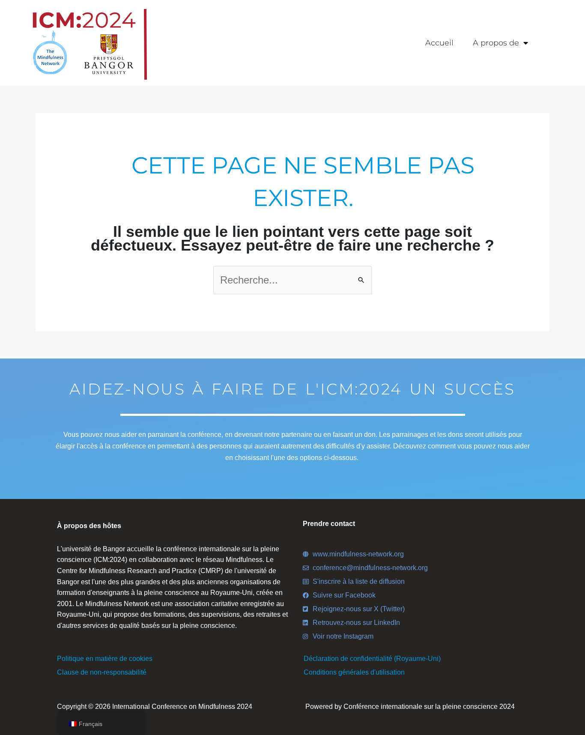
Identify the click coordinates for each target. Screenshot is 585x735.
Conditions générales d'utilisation (354, 672)
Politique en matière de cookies (104, 658)
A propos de (496, 43)
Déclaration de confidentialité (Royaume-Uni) (372, 658)
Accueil (439, 43)
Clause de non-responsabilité (101, 672)
